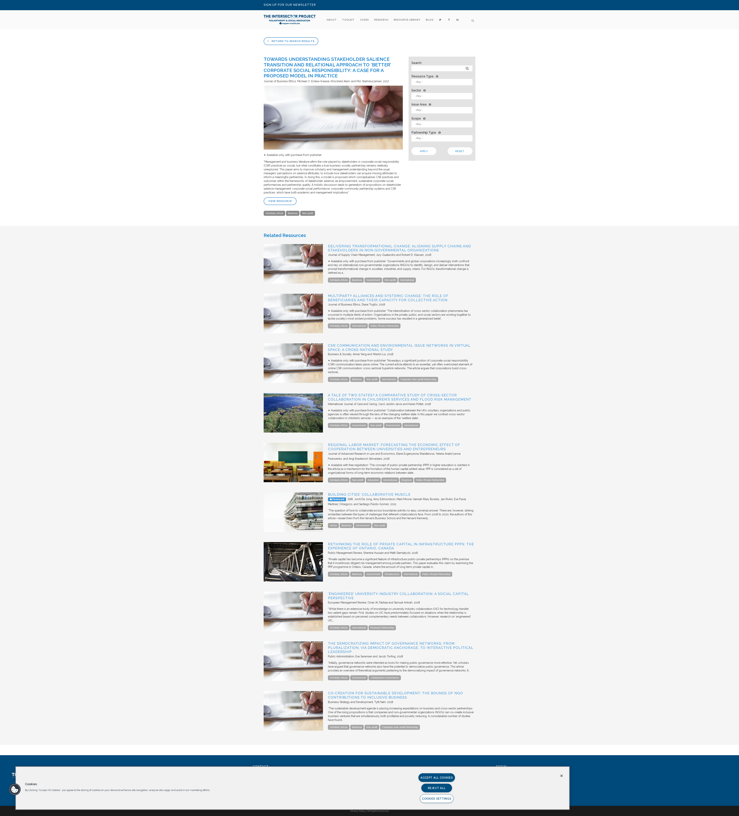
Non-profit (307, 213)
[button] (15, 789)
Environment (393, 425)
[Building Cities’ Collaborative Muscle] (293, 530)
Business (293, 213)
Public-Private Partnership (384, 326)
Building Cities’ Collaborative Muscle (369, 494)
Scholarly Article (274, 213)
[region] (292, 788)
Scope (416, 118)
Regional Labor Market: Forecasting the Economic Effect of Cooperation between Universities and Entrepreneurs (394, 447)
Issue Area (418, 104)
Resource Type (422, 76)
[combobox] (441, 82)
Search (416, 63)
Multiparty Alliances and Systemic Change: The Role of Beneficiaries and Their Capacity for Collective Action (388, 298)
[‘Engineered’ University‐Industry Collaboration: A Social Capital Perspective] (293, 630)
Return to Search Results (292, 41)
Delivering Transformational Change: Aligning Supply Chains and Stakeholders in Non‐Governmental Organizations (399, 248)
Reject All (436, 788)
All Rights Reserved (378, 811)
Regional (406, 480)
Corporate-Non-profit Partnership (418, 379)
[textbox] (443, 82)
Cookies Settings (436, 798)
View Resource (280, 201)
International (407, 280)
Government (373, 280)
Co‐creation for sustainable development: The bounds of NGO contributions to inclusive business (395, 695)
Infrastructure (392, 574)
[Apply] (467, 68)
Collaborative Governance (384, 677)
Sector (416, 90)
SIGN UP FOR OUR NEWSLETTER (290, 5)
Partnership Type (423, 132)
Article (333, 525)
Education (373, 480)
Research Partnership (382, 627)
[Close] (561, 776)
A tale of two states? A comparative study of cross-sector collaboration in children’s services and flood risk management (399, 397)
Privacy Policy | (358, 811)
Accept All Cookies (436, 777)
